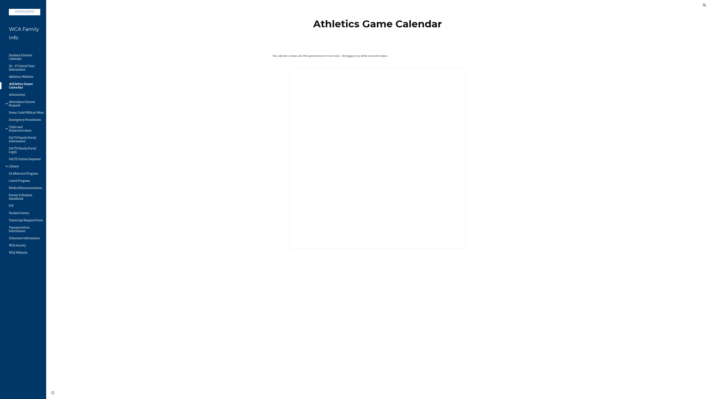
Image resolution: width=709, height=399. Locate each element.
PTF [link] (11, 206)
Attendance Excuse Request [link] (22, 103)
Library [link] (14, 166)
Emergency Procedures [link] (25, 120)
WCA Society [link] (17, 245)
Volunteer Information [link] (24, 238)
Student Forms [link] (19, 213)
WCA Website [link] (18, 252)
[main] (377, 24)
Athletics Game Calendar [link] (21, 85)
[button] (704, 5)
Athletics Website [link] (21, 77)
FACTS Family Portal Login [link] (22, 150)
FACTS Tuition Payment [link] (25, 159)
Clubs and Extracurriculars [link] (20, 128)
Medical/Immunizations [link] (25, 188)
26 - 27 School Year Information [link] (22, 67)
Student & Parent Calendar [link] (20, 57)
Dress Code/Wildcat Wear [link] (26, 112)
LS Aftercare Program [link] (23, 173)
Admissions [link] (17, 94)
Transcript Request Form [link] (26, 220)
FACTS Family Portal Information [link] (22, 139)
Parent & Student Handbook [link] (20, 196)
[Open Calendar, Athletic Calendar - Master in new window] (459, 73)
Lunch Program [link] (19, 181)
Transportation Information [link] (19, 229)
